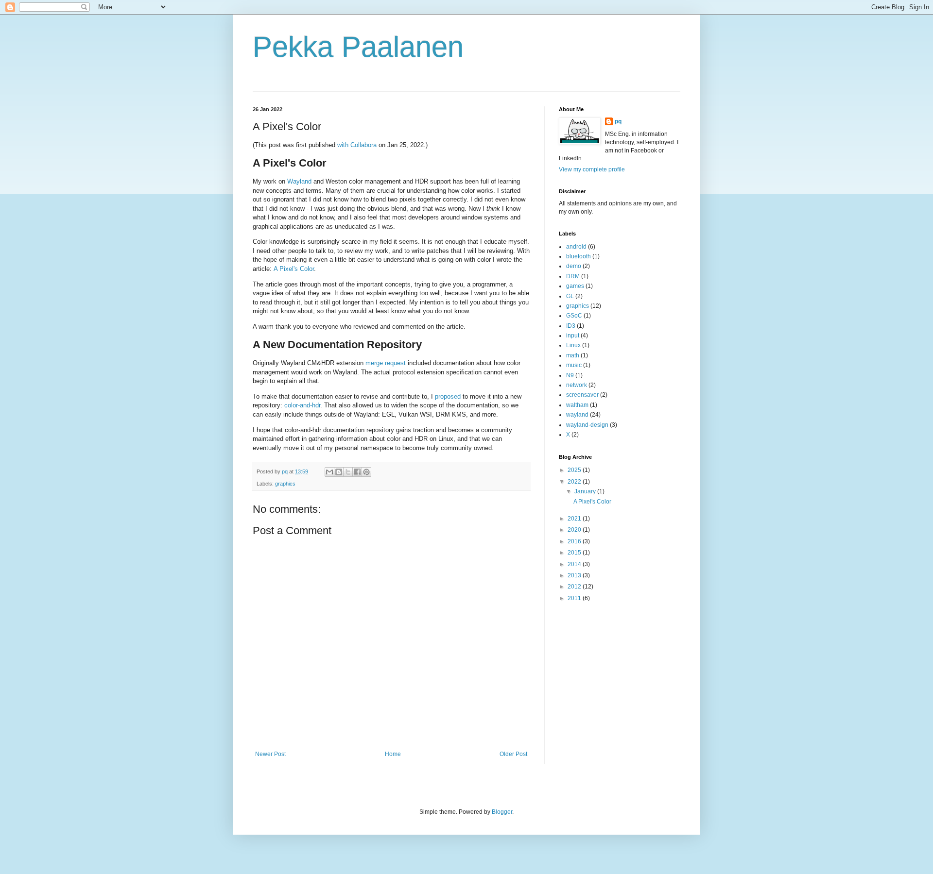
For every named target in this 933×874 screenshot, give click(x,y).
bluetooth (578, 256)
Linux (573, 345)
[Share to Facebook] (357, 472)
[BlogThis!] (339, 472)
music (574, 365)
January (585, 491)
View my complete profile (592, 169)
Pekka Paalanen (358, 47)
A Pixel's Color (294, 268)
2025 (575, 470)
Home (393, 754)
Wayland (299, 181)
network (576, 385)
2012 (575, 586)
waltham (577, 405)
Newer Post (270, 754)
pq (618, 121)
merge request (385, 363)
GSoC (574, 315)
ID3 (570, 325)
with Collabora (357, 145)
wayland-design (587, 424)
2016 (575, 541)
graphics (285, 484)
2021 (575, 518)
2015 (575, 552)
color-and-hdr (302, 405)
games (575, 286)
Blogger (502, 811)
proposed (448, 396)
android (576, 246)
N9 (570, 375)
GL (570, 296)
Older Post (513, 754)
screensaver (582, 394)
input (572, 335)
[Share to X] (348, 472)
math (572, 355)
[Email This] (329, 472)
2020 (575, 529)
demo (573, 266)
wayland (577, 414)
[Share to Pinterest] (366, 472)
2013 (575, 575)
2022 (575, 481)
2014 (575, 564)
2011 (575, 598)
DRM (573, 276)
